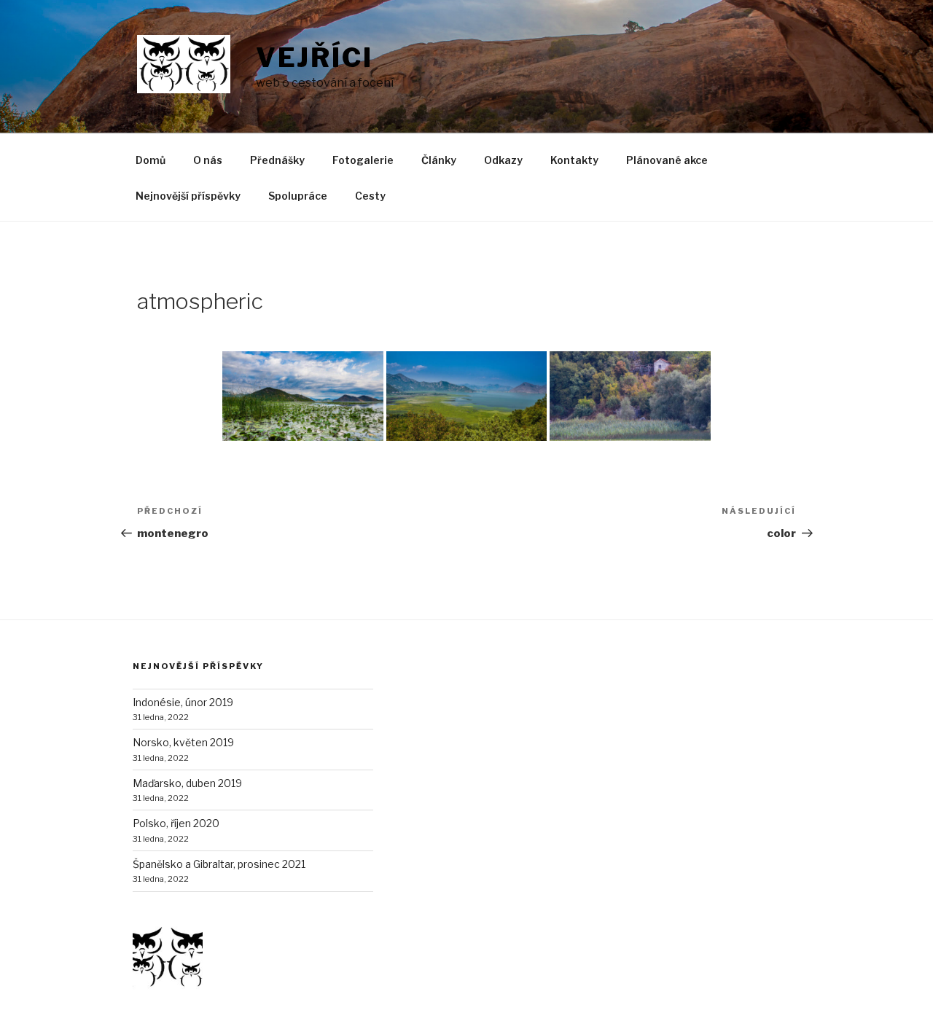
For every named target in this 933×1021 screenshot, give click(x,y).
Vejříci (314, 58)
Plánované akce (667, 160)
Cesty (370, 195)
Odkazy (503, 160)
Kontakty (574, 160)
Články (438, 160)
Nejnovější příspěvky (188, 195)
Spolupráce (297, 195)
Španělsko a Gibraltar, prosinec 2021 (219, 864)
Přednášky (277, 160)
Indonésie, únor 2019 (183, 702)
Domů (150, 160)
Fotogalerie (363, 160)
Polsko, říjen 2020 (176, 823)
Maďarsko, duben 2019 (187, 783)
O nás (207, 160)
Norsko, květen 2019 (183, 742)
